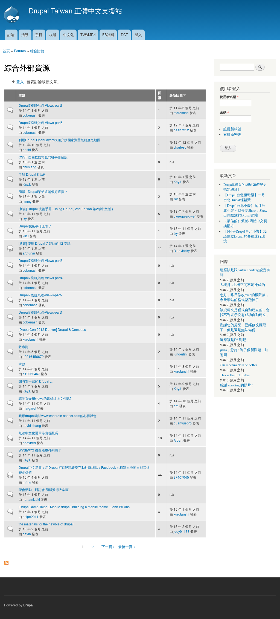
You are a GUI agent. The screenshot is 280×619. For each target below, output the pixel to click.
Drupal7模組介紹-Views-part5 (41, 122)
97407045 (181, 477)
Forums (20, 50)
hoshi (27, 149)
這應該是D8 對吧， (235, 339)
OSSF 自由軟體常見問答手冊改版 (43, 157)
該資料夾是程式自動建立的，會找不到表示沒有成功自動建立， (245, 312)
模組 (52, 34)
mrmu (27, 482)
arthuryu (29, 253)
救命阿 (23, 346)
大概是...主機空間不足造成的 (242, 284)
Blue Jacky (182, 250)
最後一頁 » (126, 546)
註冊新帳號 (232, 129)
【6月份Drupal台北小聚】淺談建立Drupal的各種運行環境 (245, 236)
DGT (124, 34)
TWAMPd (87, 34)
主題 (22, 95)
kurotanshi (30, 339)
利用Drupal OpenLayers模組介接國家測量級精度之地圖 (59, 139)
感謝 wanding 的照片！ (237, 385)
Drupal (28, 605)
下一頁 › (107, 546)
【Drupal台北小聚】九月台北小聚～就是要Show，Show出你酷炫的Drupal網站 (245, 210)
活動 (24, 34)
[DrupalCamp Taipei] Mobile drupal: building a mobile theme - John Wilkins (74, 506)
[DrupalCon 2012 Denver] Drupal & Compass (52, 329)
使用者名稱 (229, 97)
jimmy (27, 201)
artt (176, 405)
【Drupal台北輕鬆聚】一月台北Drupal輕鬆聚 (244, 197)
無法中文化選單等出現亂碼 (38, 432)
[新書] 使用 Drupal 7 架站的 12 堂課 (45, 243)
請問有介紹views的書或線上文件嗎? (45, 398)
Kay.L (27, 184)
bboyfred (29, 442)
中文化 (68, 34)
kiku (26, 235)
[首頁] (12, 15)
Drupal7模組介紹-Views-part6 (41, 260)
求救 (22, 363)
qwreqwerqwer (185, 216)
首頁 (6, 50)
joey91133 (181, 531)
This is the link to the (235, 375)
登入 (138, 34)
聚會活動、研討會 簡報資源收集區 (44, 489)
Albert (178, 440)
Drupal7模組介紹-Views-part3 (41, 105)
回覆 (159, 95)
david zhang (32, 425)
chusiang (29, 166)
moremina (181, 112)
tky (176, 198)
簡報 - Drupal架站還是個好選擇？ (43, 191)
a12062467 (31, 373)
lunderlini (181, 354)
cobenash (30, 115)
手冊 (38, 34)
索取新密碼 (232, 134)
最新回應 (176, 95)
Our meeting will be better (238, 365)
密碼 (224, 112)
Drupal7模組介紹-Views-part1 (41, 312)
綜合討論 (37, 50)
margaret (29, 408)
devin (27, 533)
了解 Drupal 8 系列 (32, 174)
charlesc (180, 147)
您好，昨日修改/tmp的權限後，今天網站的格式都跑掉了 (244, 297)
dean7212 (181, 130)
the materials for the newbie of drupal (46, 524)
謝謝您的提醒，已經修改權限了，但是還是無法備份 (243, 327)
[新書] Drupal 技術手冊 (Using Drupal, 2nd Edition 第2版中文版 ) (66, 208)
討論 (10, 34)
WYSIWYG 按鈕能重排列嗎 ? (40, 450)
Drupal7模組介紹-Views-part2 (41, 295)
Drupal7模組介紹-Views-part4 (41, 277)
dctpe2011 (31, 516)
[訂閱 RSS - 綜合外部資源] (6, 561)
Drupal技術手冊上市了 (35, 226)
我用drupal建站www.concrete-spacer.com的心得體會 (58, 415)
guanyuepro (183, 423)
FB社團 (108, 34)
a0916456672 (33, 356)
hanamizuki (31, 499)
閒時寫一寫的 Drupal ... (35, 381)
